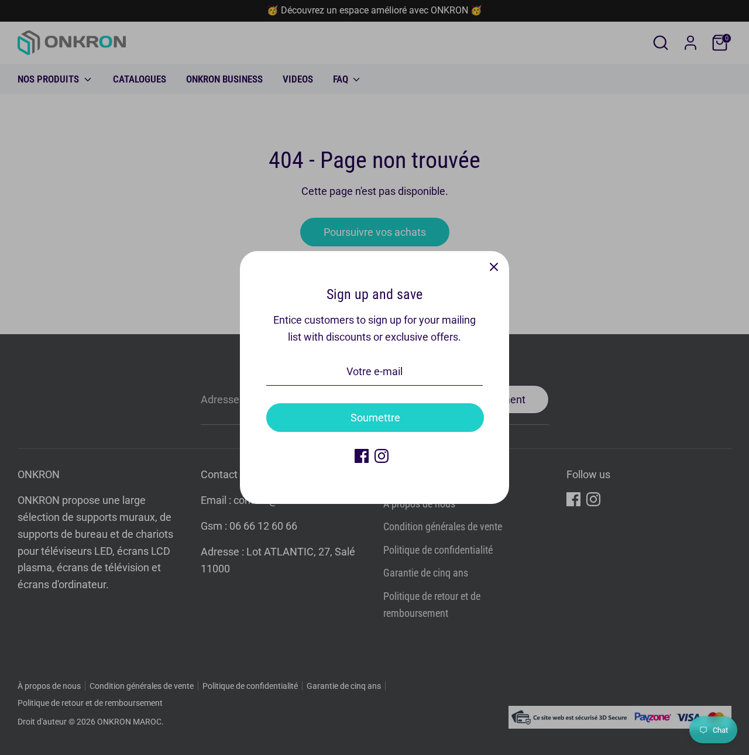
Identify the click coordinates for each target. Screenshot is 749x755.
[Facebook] (362, 456)
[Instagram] (381, 456)
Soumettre (375, 417)
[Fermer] (494, 266)
